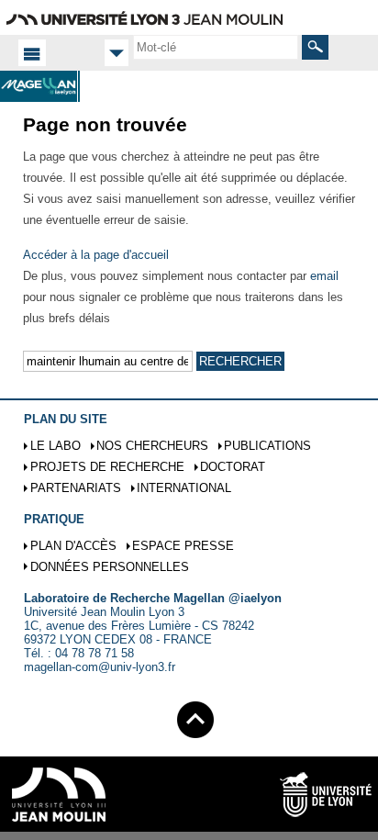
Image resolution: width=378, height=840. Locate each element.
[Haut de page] (195, 716)
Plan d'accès (73, 546)
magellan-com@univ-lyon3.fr (99, 667)
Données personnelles (109, 567)
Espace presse (183, 546)
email (324, 276)
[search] (215, 47)
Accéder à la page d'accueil (96, 255)
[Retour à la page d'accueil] (40, 86)
